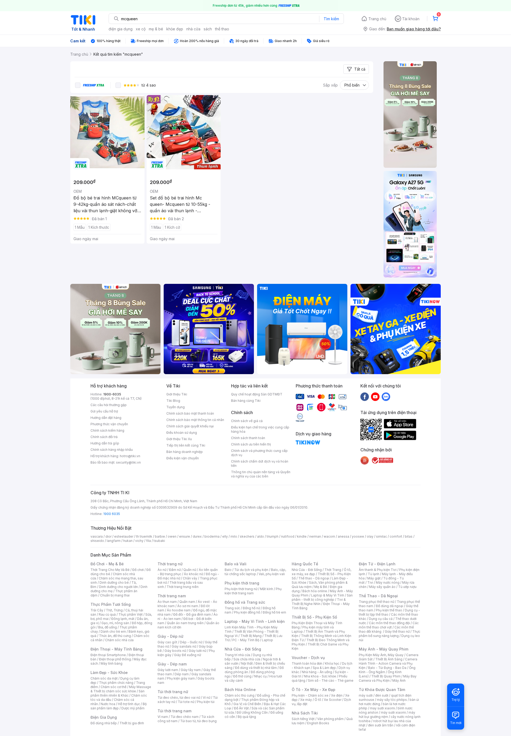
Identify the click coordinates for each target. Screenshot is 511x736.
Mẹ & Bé (320, 587)
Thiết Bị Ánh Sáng (388, 659)
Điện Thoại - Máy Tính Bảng (116, 649)
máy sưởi (366, 695)
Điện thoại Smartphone (108, 655)
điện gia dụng (121, 29)
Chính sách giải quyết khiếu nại (190, 426)
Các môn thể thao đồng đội (389, 623)
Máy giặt (374, 578)
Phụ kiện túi (206, 702)
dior (108, 536)
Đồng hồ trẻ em (274, 612)
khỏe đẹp (174, 29)
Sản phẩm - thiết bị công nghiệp (322, 597)
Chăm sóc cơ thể (113, 687)
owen (172, 536)
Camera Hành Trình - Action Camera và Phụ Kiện (388, 663)
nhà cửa (193, 29)
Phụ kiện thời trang (242, 583)
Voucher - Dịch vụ (308, 657)
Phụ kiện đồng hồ (247, 612)
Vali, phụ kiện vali (272, 574)
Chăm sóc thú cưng (239, 695)
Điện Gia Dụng (103, 717)
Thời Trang (332, 570)
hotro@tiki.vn (130, 456)
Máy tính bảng (111, 663)
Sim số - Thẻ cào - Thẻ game (330, 680)
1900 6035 (111, 514)
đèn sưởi (381, 695)
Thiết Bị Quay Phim (386, 676)
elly (225, 536)
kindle (302, 536)
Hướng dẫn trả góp (104, 443)
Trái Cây (96, 610)
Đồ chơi (138, 570)
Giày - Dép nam (172, 664)
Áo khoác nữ (193, 574)
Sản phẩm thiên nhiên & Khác (117, 693)
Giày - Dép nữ (170, 636)
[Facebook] (364, 396)
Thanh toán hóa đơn (307, 663)
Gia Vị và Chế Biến (247, 704)
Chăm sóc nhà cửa (119, 640)
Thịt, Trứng (114, 610)
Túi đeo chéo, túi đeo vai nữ (179, 698)
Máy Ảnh (399, 680)
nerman (315, 536)
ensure (184, 536)
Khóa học (332, 663)
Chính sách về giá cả (247, 421)
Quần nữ (189, 570)
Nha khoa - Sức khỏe (320, 676)
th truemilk (144, 536)
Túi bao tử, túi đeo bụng (198, 721)
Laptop (267, 640)
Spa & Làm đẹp (324, 668)
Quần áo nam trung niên (185, 623)
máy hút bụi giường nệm (387, 714)
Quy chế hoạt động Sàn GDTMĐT (256, 394)
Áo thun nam (167, 602)
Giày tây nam (191, 670)
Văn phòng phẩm (330, 719)
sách (208, 29)
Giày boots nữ (175, 651)
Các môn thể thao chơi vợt (389, 625)
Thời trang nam (172, 596)
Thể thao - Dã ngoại (313, 578)
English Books (318, 723)
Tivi (370, 582)
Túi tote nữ (186, 702)
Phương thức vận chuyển (109, 424)
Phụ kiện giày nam (181, 678)
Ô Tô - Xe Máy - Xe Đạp (313, 689)
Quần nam (187, 602)
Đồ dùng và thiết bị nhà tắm (256, 668)
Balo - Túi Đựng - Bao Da (387, 668)
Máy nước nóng (387, 582)
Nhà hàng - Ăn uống (317, 672)
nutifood (287, 536)
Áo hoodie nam (179, 610)
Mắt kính (266, 589)
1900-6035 (112, 394)
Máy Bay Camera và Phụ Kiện (388, 678)
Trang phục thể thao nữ (376, 602)
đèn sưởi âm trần (380, 725)
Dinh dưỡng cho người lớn (118, 587)
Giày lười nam (168, 670)
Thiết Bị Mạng (251, 636)
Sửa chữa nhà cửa (246, 659)
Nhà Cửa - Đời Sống (243, 649)
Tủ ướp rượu (407, 587)
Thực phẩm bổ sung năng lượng (389, 633)
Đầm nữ (175, 570)
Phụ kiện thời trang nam (253, 591)
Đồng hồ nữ (251, 608)
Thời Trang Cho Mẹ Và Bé (110, 570)
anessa (343, 536)
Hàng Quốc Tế (305, 564)
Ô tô (318, 700)
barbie (160, 536)
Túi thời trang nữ (173, 691)
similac (381, 536)
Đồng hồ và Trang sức (245, 602)
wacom (329, 536)
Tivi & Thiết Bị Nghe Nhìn (319, 602)
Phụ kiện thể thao (389, 610)
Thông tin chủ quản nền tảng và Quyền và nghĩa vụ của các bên (260, 474)
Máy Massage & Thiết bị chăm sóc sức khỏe (120, 689)
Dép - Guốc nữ (191, 642)
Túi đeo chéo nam (185, 717)
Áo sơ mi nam (187, 606)
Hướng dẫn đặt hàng (105, 418)
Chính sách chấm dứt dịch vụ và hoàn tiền (259, 463)
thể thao (222, 29)
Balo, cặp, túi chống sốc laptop (255, 572)
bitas (409, 536)
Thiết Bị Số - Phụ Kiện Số (314, 617)
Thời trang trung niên (183, 587)
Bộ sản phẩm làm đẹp (118, 706)
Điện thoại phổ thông (115, 659)
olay (370, 536)
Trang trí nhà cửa (237, 655)
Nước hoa (108, 704)
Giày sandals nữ (184, 646)
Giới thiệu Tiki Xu (179, 439)
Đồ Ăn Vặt (241, 708)
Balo (228, 570)
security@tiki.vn (128, 462)
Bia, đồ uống (107, 627)
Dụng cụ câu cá (381, 619)
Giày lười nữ (197, 651)
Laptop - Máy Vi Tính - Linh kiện (255, 621)
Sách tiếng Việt (303, 719)
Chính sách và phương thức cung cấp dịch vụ (259, 453)
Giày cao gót (167, 642)
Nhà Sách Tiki (305, 713)
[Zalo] (386, 396)
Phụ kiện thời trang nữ (241, 589)
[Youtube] (375, 396)
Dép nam (182, 674)
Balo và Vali (235, 564)
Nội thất (247, 663)
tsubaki (159, 541)
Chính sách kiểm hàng (107, 430)
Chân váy (190, 578)
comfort (396, 536)
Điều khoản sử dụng (181, 433)
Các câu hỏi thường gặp (108, 405)
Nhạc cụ (260, 676)
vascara (96, 536)
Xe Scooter (332, 700)
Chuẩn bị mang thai (115, 595)
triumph (272, 536)
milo (233, 536)
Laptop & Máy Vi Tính (327, 595)
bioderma (212, 536)
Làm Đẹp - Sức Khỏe (109, 672)
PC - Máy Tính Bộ (245, 640)
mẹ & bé (156, 29)
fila (148, 541)
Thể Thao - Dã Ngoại (378, 596)
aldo (260, 536)
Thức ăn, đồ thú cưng (115, 636)
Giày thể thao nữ (397, 631)
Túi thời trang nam (174, 711)
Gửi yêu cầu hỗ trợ (104, 411)
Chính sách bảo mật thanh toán (190, 413)
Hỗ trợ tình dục (129, 704)
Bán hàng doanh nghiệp (184, 452)
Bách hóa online (314, 591)
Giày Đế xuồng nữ (187, 655)
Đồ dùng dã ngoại (389, 606)
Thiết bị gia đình (131, 723)
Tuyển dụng (175, 407)
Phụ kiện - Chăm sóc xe (310, 695)
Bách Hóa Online (240, 689)
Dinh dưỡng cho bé (114, 582)
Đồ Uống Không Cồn (252, 712)
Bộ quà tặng (247, 717)
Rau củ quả (107, 614)
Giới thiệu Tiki (176, 394)
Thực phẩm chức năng (116, 683)
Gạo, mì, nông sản (115, 623)
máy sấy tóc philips (392, 700)
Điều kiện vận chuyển (182, 458)
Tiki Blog (173, 401)
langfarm (114, 541)
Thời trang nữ (170, 564)
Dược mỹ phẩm (133, 708)
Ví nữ (206, 698)
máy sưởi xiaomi (393, 712)
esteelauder (123, 536)
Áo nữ (162, 570)
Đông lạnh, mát (122, 619)
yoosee (358, 536)
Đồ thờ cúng (242, 676)
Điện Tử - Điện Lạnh (377, 564)
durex (197, 536)
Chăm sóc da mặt (104, 678)
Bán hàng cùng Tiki (246, 401)
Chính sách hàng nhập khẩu (111, 450)
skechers (247, 536)
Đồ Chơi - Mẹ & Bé (107, 564)
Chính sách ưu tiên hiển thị (251, 444)
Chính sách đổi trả (104, 437)
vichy (139, 541)
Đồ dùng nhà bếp (103, 723)
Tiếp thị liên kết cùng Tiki (185, 445)
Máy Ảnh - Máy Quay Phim (383, 649)
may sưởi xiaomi (382, 708)
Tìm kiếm (331, 19)
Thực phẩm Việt (130, 614)
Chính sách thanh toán (248, 438)
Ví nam (163, 717)
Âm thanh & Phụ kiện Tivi (378, 570)
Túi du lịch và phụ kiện (251, 570)
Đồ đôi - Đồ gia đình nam (192, 614)
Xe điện (337, 695)
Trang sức (232, 608)
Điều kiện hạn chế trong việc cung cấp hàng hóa (260, 429)
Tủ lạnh (373, 574)
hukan (128, 541)
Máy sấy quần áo (382, 587)
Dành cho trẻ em (113, 631)
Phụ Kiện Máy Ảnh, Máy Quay (381, 655)
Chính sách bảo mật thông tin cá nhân (195, 420)
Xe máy (306, 700)
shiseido (97, 541)
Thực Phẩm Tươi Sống (110, 604)
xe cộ (141, 29)
